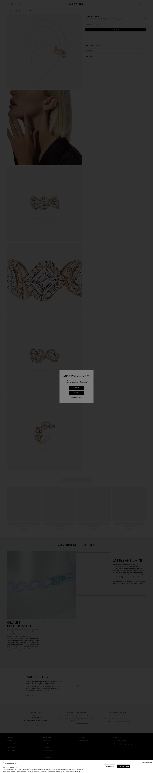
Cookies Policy (78, 771)
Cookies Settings (110, 766)
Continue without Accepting (146, 762)
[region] (76, 766)
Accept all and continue (123, 766)
